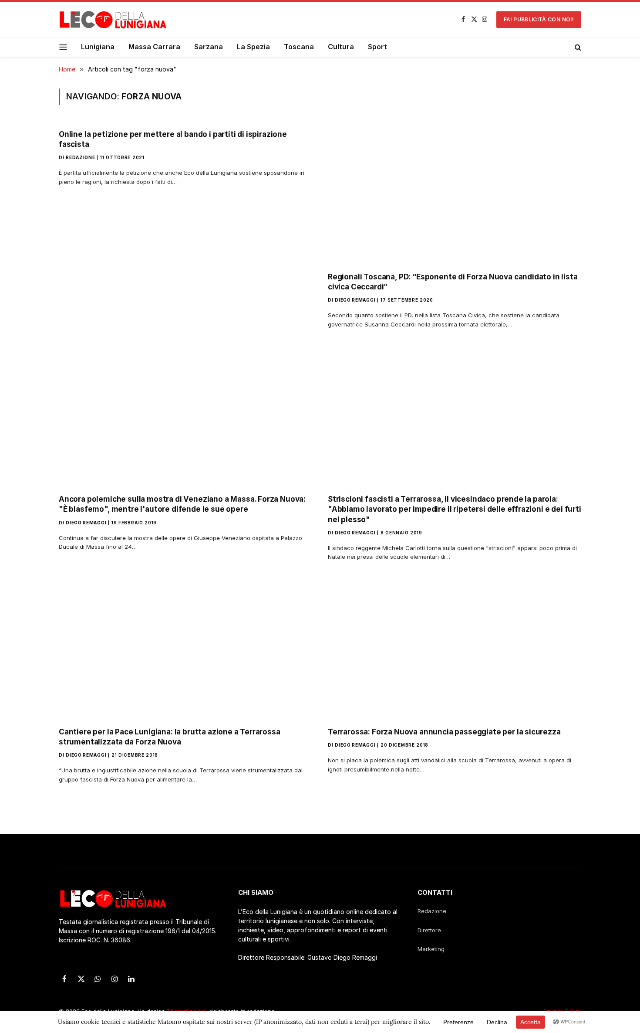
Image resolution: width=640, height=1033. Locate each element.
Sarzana (208, 46)
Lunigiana (98, 46)
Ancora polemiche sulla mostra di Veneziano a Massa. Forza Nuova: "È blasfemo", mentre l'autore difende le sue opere (182, 504)
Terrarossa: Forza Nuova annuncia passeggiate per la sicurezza (444, 731)
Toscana (299, 46)
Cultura (341, 46)
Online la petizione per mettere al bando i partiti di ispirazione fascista (173, 139)
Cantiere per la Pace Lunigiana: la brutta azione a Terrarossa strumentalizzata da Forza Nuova (169, 736)
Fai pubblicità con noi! (539, 19)
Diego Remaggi (355, 299)
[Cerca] (577, 47)
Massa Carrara (154, 46)
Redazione (80, 157)
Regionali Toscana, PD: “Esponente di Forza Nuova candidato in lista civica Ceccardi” (453, 281)
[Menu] (63, 47)
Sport (377, 46)
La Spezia (253, 46)
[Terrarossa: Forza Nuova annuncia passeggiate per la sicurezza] (454, 648)
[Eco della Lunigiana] (113, 20)
